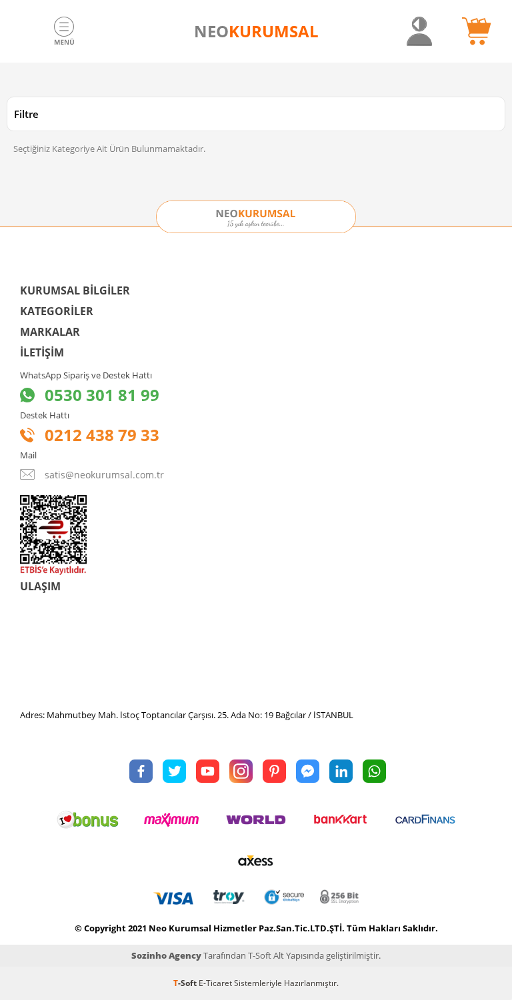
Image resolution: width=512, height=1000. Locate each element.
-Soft (186, 983)
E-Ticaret (215, 983)
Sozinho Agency (166, 955)
